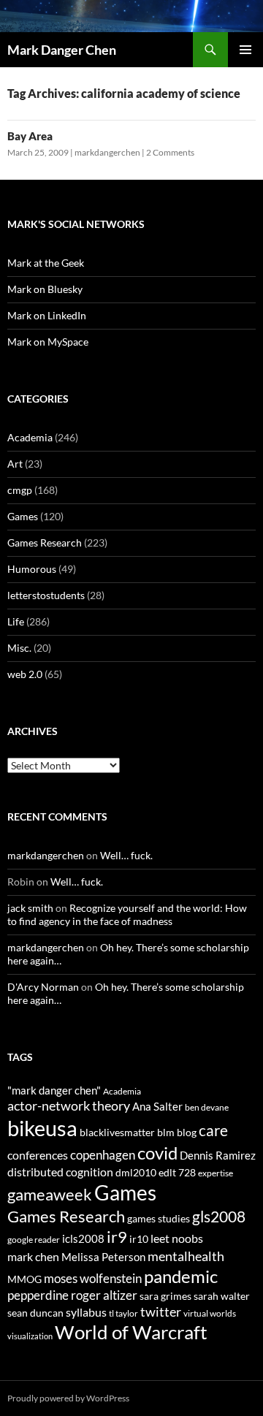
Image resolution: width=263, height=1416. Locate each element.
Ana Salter (157, 1106)
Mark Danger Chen (61, 50)
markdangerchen (107, 152)
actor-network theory (68, 1105)
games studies (158, 1218)
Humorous (31, 569)
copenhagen (102, 1154)
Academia (30, 437)
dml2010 (135, 1172)
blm (166, 1132)
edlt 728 (177, 1172)
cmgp (19, 490)
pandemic (181, 1276)
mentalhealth (186, 1256)
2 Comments (170, 152)
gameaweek (49, 1194)
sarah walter (222, 1296)
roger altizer (104, 1295)
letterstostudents (46, 595)
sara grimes (165, 1296)
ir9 (117, 1236)
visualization (30, 1336)
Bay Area (30, 135)
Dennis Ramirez (218, 1155)
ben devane (207, 1107)
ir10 (138, 1239)
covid (157, 1153)
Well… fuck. (126, 855)
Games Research (44, 542)
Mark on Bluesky (45, 289)
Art (15, 463)
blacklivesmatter (117, 1132)
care (213, 1130)
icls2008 (83, 1238)
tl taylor (123, 1313)
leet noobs (176, 1238)
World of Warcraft (131, 1332)
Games (22, 516)
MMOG (24, 1279)
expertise (215, 1173)
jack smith (30, 908)
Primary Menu (245, 49)
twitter (160, 1311)
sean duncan (35, 1312)
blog (187, 1132)
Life (15, 621)
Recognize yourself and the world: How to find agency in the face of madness (127, 914)
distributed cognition (60, 1172)
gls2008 (218, 1216)
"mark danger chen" (54, 1090)
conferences (37, 1155)
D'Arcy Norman (43, 987)
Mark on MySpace (47, 341)
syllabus (86, 1312)
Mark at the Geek (45, 262)
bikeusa (42, 1128)
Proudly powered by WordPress (68, 1398)
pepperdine (38, 1295)
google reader (33, 1239)
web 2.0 (24, 674)
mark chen (33, 1256)
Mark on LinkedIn (46, 315)
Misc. (19, 648)
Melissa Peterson (103, 1256)
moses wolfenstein (93, 1278)
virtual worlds (209, 1313)
